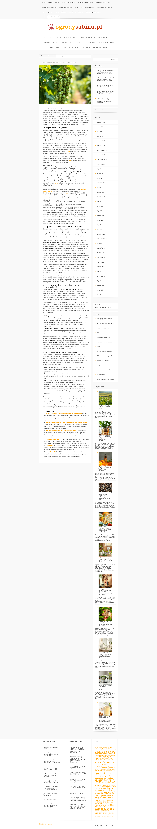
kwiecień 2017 (101, 285)
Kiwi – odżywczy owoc (50, 799)
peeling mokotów (109, 787)
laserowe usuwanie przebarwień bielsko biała (105, 769)
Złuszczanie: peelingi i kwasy (105, 379)
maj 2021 (99, 211)
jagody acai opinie (105, 761)
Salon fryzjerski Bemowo (104, 797)
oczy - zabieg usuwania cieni (105, 781)
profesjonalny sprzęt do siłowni (104, 789)
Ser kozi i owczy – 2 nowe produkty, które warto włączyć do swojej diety (51, 768)
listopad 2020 (101, 234)
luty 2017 (99, 295)
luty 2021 (99, 225)
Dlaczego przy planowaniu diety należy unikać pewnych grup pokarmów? (52, 761)
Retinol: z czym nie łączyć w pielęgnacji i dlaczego (105, 85)
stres (56, 184)
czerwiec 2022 (101, 173)
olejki (68, 151)
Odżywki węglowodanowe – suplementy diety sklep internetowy (52, 754)
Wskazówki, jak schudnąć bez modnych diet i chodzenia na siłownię (51, 788)
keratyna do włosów (104, 762)
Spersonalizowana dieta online (51, 747)
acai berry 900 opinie (99, 747)
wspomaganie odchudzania (107, 816)
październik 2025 (102, 150)
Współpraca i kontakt (45, 824)
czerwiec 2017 (101, 276)
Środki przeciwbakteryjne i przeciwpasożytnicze (61, 430)
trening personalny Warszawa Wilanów (105, 812)
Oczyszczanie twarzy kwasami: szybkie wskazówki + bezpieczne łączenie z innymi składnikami (77, 759)
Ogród (98, 347)
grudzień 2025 (101, 141)
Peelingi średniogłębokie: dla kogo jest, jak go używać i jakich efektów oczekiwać (105, 72)
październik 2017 (102, 257)
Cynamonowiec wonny (53, 439)
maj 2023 (99, 169)
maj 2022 (99, 178)
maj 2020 (99, 243)
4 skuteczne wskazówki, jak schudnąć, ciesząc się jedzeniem (52, 775)
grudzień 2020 (101, 229)
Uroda (98, 365)
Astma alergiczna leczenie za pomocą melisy (77, 767)
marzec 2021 (100, 220)
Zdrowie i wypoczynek (103, 370)
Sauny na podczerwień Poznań (104, 802)
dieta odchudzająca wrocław (107, 758)
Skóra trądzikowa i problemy (105, 356)
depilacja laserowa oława (105, 754)
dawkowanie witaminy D (108, 750)
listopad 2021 (101, 197)
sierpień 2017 (101, 267)
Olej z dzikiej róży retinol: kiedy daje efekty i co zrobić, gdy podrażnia (77, 780)
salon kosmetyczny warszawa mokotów (104, 799)
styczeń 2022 (100, 192)
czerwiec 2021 (101, 206)
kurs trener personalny (108, 768)
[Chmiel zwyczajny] (65, 103)
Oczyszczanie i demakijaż (104, 342)
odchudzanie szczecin (107, 784)
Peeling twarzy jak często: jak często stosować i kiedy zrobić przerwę (78, 773)
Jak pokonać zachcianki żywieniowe (51, 794)
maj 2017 (99, 281)
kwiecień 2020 (101, 248)
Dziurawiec (49, 445)
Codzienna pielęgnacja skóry (105, 323)
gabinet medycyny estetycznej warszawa (104, 760)
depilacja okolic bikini (101, 755)
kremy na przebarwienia (102, 765)
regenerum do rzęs (104, 794)
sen (69, 160)
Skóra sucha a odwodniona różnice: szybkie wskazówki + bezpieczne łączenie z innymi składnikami (78, 807)
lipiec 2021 (100, 201)
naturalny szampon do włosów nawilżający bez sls (104, 778)
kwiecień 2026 (101, 122)
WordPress (115, 826)
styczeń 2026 (100, 136)
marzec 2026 (100, 127)
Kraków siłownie (98, 764)
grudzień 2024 (101, 155)
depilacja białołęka (105, 751)
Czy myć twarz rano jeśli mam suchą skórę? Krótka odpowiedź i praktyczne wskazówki (104, 100)
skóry (68, 193)
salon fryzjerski (108, 796)
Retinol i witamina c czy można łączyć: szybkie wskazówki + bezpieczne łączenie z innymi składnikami (77, 749)
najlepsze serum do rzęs (104, 773)
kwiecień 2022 (101, 183)
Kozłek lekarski (51, 452)
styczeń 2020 (100, 253)
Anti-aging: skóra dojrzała (104, 319)
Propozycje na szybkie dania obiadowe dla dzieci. (51, 781)
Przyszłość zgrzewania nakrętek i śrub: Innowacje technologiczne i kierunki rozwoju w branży (105, 496)
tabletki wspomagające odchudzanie (102, 811)
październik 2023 (102, 159)
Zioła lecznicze (51, 56)
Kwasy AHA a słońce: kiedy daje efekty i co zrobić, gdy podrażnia (78, 787)
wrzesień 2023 (101, 164)
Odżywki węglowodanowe (102, 785)
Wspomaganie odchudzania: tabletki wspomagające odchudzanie (50, 806)
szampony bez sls (104, 808)
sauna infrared (101, 802)
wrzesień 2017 (101, 262)
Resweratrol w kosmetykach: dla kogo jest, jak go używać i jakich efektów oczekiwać (105, 92)
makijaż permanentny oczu (109, 770)
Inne (98, 333)
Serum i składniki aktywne (104, 351)
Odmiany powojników (76, 793)
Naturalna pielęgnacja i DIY (105, 337)
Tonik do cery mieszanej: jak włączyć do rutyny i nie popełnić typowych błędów (78, 799)
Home (44, 56)
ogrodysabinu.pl (52, 62)
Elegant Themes (101, 826)
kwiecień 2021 (101, 215)
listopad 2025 (101, 145)
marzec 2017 (100, 290)
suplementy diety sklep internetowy (104, 806)
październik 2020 (102, 239)
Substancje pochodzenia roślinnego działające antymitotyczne (66, 422)
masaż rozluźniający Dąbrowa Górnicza (103, 772)
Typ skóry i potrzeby (103, 361)
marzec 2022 (100, 187)
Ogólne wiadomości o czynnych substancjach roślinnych (64, 413)
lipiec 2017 (100, 271)
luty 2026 (99, 131)
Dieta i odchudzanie (103, 328)
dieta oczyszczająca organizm (103, 757)
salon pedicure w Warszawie (107, 800)
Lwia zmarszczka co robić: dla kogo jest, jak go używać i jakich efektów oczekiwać (105, 79)
